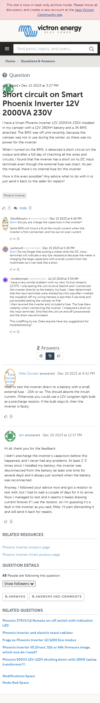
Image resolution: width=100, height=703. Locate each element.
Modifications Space (18, 676)
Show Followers (17, 583)
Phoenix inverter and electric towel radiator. (38, 633)
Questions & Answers (38, 61)
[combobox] (55, 48)
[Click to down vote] (15, 238)
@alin (13, 222)
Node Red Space (15, 682)
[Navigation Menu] (7, 48)
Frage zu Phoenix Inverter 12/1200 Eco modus (39, 640)
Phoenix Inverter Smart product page (31, 555)
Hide (22, 208)
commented (39, 218)
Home (10, 61)
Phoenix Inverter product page (26, 547)
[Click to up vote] (11, 238)
